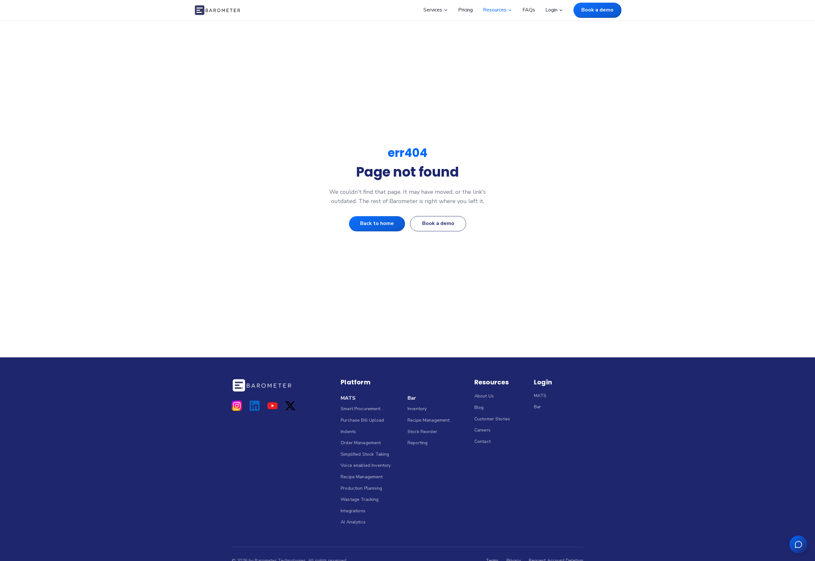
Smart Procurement (360, 409)
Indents (348, 432)
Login (551, 9)
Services (432, 9)
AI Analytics (353, 522)
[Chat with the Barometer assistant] (798, 544)
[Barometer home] (217, 10)
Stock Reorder (422, 432)
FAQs (528, 9)
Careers (482, 430)
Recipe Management (362, 477)
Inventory (417, 409)
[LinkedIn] (255, 406)
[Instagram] (237, 406)
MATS (348, 398)
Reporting (418, 443)
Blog (479, 407)
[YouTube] (272, 406)
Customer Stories (492, 419)
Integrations (353, 511)
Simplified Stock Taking (365, 454)
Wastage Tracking (360, 499)
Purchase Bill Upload (362, 420)
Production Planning (361, 488)
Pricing (465, 9)
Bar (412, 398)
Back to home (377, 223)
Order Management (361, 443)
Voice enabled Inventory (366, 465)
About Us (484, 396)
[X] (290, 406)
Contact (482, 441)
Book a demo (597, 9)
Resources (495, 9)
